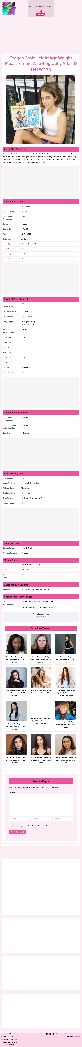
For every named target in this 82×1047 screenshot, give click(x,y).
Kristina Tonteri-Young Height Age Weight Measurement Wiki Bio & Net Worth (41, 720)
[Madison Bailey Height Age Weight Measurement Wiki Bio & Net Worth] (16, 745)
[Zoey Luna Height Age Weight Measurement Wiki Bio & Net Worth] (65, 745)
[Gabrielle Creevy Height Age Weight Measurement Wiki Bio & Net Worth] (16, 678)
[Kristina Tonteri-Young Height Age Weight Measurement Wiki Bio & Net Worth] (41, 709)
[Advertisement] (41, 32)
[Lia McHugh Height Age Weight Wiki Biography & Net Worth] (65, 710)
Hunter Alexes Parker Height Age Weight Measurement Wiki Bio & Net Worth (65, 693)
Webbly (77, 1037)
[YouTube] (47, 1034)
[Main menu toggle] (78, 8)
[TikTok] (56, 1034)
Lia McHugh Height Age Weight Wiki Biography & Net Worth (66, 724)
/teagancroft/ (44, 589)
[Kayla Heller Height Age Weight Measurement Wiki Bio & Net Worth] (16, 711)
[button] (73, 8)
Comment (12, 792)
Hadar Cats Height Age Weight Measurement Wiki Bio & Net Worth (41, 692)
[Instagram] (50, 1034)
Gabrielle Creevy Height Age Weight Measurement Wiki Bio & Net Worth (16, 693)
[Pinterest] (53, 1034)
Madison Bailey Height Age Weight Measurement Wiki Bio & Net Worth (16, 760)
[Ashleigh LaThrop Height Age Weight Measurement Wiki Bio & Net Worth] (16, 644)
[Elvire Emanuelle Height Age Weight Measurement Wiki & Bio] (65, 644)
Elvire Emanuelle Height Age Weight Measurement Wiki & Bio (65, 659)
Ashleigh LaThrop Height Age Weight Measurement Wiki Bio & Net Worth (16, 659)
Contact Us (40, 14)
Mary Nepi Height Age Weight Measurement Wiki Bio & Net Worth (41, 760)
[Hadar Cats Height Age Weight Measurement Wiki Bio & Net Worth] (41, 678)
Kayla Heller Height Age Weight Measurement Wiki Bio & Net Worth (16, 726)
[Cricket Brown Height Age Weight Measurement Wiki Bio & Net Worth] (41, 644)
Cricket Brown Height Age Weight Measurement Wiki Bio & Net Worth (41, 659)
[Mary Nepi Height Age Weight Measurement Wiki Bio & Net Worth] (41, 745)
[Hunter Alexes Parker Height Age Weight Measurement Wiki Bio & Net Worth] (65, 678)
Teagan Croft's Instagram (30, 589)
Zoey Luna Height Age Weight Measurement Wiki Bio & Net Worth (66, 760)
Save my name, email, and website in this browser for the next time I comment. (37, 826)
